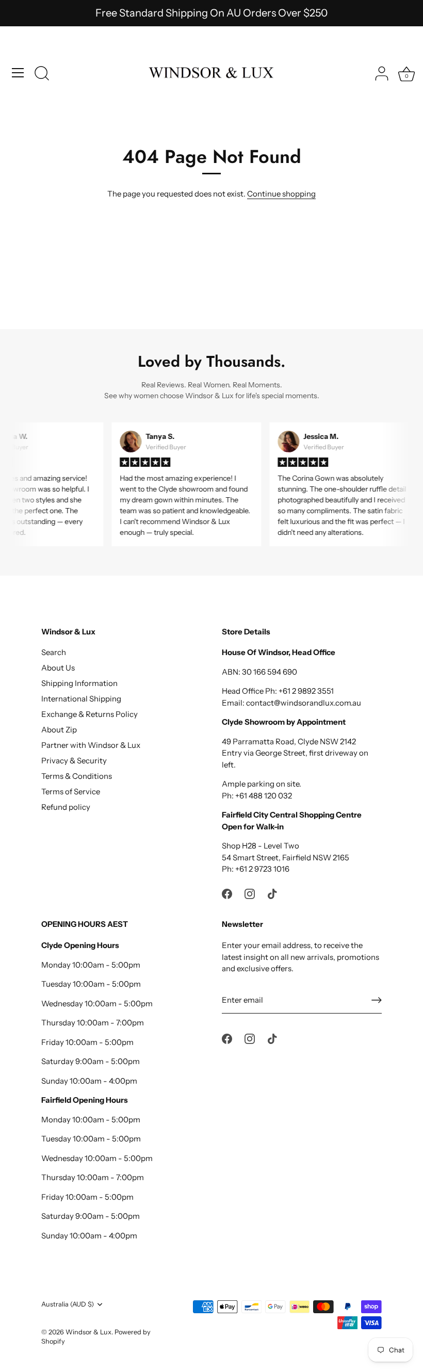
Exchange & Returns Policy (89, 714)
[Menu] (18, 72)
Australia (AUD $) (67, 1304)
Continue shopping (281, 194)
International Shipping (81, 699)
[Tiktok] (272, 893)
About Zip (59, 729)
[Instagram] (250, 893)
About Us (58, 668)
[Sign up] (376, 1000)
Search (53, 652)
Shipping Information (79, 683)
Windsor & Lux (88, 1332)
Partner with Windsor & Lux (90, 745)
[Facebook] (227, 893)
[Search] (41, 74)
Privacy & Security (74, 760)
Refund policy (65, 807)
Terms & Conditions (76, 776)
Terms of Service (70, 791)
